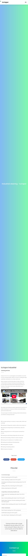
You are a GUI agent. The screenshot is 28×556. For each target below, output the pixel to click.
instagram (21, 459)
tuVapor (5, 2)
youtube (14, 459)
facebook (6, 459)
